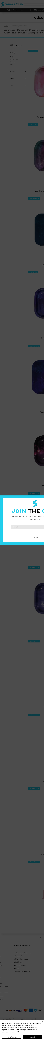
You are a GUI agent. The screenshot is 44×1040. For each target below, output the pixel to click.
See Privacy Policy (14, 1032)
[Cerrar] (41, 1022)
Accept (32, 1037)
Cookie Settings (11, 1037)
